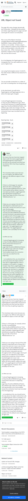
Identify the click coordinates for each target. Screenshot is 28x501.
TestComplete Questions (8, 6)
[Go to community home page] (9, 2)
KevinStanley (11, 463)
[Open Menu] (26, 7)
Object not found (6, 474)
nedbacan (8, 11)
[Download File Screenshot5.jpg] (12, 135)
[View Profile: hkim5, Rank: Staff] (3, 296)
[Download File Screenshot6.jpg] (12, 139)
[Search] (15, 2)
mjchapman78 (11, 435)
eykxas (9, 441)
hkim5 (8, 153)
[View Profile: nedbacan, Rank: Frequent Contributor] (3, 12)
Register (19, 2)
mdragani (10, 470)
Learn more (12, 488)
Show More (15, 451)
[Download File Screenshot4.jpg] (12, 131)
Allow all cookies (14, 497)
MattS (9, 448)
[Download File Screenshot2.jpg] (12, 123)
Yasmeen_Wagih (12, 475)
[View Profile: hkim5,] (4, 154)
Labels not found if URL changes (11, 461)
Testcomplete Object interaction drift (12, 444)
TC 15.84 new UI (6, 439)
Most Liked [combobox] (22, 291)
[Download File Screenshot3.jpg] (12, 127)
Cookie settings (14, 493)
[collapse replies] (14, 294)
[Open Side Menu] (2, 2)
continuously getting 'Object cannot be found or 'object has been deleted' (12, 467)
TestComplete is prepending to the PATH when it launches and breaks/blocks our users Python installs (13, 433)
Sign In (24, 2)
